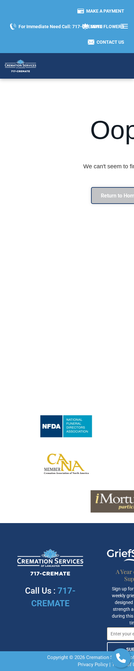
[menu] (124, 26)
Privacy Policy (93, 664)
